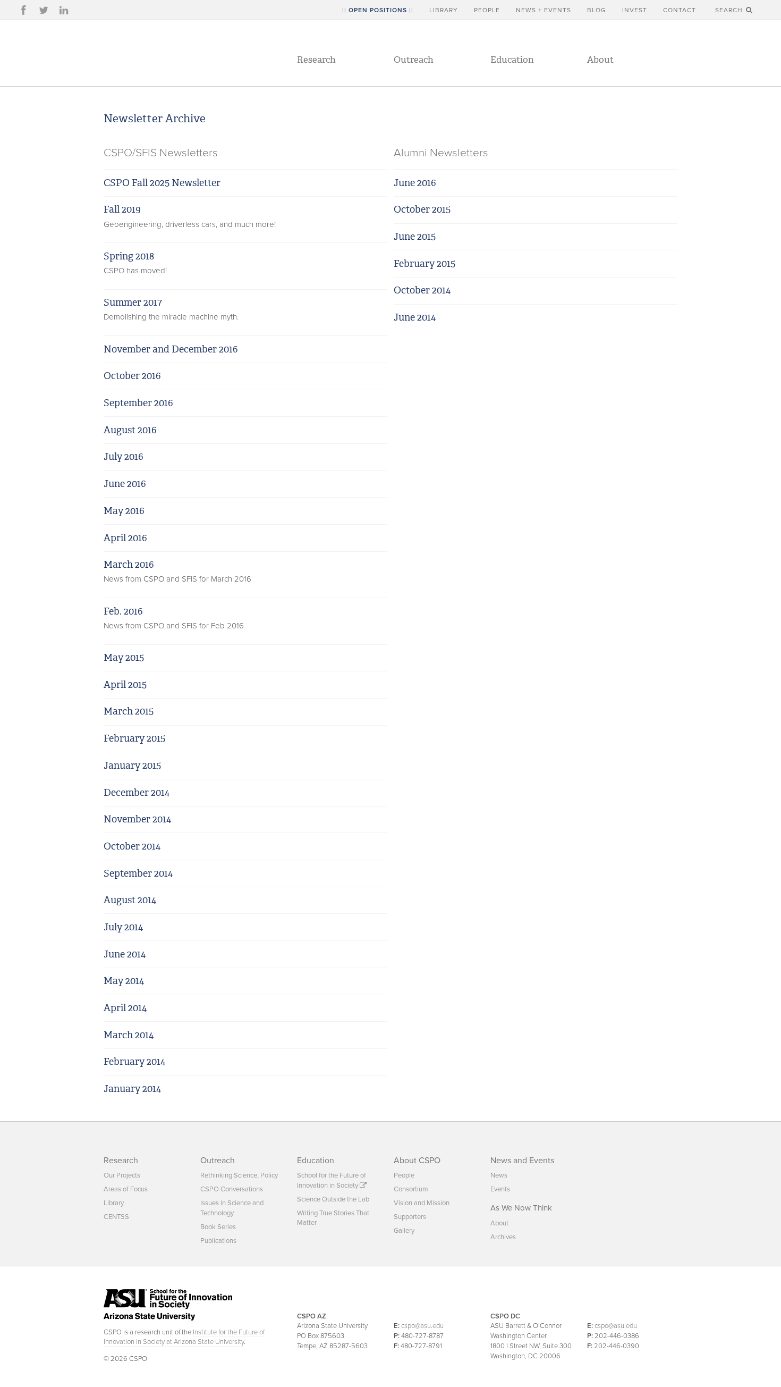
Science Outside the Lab (333, 1199)
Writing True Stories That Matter (333, 1218)
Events (500, 1189)
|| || (377, 10)
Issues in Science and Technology (232, 1208)
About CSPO (417, 1160)
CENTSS (116, 1217)
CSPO (176, 53)
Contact (679, 10)
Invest (634, 10)
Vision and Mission (421, 1203)
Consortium (411, 1189)
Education (512, 59)
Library (443, 10)
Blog (596, 10)
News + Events (543, 10)
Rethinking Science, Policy (239, 1175)
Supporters (410, 1217)
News (498, 1175)
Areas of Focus (126, 1189)
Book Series (218, 1227)
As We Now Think (521, 1208)
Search (730, 10)
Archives (503, 1237)
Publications (218, 1241)
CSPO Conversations (231, 1189)
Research (316, 59)
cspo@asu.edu (422, 1326)
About (600, 59)
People (487, 10)
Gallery (404, 1230)
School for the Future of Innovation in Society (331, 1180)
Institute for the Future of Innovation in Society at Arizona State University (184, 1337)
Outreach (414, 59)
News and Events (522, 1160)
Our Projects (122, 1175)
